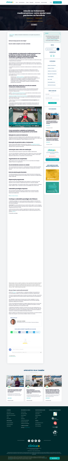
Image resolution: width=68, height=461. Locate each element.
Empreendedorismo (51, 82)
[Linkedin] (32, 441)
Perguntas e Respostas (24, 421)
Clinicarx (13, 211)
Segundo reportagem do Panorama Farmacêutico (18, 95)
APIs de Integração (38, 426)
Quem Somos (9, 412)
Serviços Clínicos (51, 68)
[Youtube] (39, 441)
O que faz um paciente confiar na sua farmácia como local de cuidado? (15, 391)
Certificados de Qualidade (25, 423)
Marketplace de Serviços (10, 413)
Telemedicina (9, 426)
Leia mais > (10, 398)
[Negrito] (13, 352)
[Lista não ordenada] (19, 352)
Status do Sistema (38, 424)
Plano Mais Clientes (24, 413)
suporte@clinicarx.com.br (39, 422)
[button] (14, 332)
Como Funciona (21, 2)
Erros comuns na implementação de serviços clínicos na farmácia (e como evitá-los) (34, 391)
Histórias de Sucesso (52, 85)
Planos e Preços (23, 412)
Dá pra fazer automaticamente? (52, 39)
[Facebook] (36, 441)
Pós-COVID (50, 79)
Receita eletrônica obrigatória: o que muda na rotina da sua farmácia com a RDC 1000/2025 (52, 139)
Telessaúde (23, 418)
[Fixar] (17, 352)
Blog (13, 34)
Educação (31, 2)
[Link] (23, 352)
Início (17, 2)
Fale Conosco (37, 2)
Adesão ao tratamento (52, 71)
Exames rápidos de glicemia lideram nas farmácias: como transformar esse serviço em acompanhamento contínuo (53, 391)
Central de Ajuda (44, 2)
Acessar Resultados (10, 424)
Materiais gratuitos (38, 415)
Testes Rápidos (51, 76)
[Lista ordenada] (18, 352)
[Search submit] (58, 49)
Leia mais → (48, 125)
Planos (27, 2)
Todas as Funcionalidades (25, 420)
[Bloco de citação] (20, 352)
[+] (25, 352)
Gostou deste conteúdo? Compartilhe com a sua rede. (53, 40)
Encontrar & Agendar (10, 422)
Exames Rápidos (23, 415)
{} (24, 352)
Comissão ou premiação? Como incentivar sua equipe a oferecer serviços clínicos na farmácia (52, 122)
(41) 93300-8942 (27, 427)
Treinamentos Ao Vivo (38, 412)
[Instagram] (29, 441)
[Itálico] (14, 352)
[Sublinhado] (15, 352)
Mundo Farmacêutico (52, 65)
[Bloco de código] (22, 352)
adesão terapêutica (20, 76)
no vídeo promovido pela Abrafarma (18, 92)
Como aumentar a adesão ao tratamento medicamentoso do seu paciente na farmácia (53, 37)
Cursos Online (37, 413)
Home (11, 34)
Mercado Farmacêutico (52, 73)
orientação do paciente (35, 144)
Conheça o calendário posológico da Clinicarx (53, 38)
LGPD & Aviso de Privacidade (11, 415)
